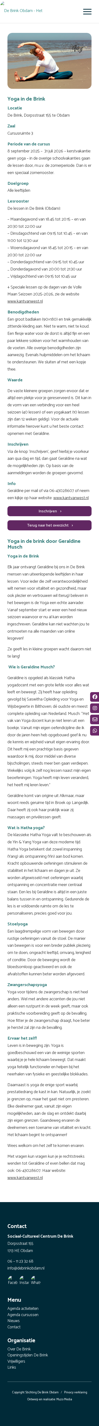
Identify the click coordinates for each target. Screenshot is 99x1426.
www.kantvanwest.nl (25, 301)
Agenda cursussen (22, 1315)
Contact (13, 1327)
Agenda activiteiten (22, 1309)
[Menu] (85, 11)
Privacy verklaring (75, 1392)
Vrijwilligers (16, 1362)
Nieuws (13, 1321)
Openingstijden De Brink (27, 1356)
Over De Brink (19, 1350)
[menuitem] (85, 11)
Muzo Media (64, 1399)
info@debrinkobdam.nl (25, 1268)
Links (11, 1368)
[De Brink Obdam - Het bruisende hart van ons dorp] (34, 10)
